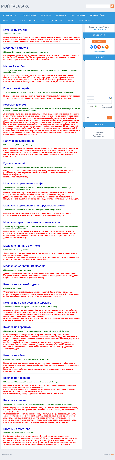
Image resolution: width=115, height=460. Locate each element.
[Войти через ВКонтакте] (91, 47)
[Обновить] (109, 98)
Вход (104, 29)
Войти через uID (99, 41)
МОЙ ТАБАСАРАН (16, 6)
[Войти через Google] (103, 47)
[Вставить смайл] (111, 98)
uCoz (112, 455)
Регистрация (97, 29)
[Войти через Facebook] (95, 47)
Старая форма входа (99, 51)
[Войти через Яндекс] (99, 47)
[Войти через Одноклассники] (107, 47)
